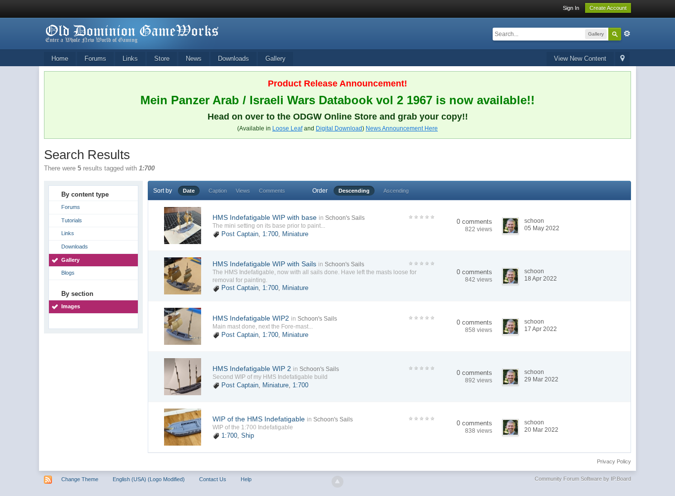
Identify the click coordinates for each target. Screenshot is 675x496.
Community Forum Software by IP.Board (583, 479)
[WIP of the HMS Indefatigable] (183, 426)
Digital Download (339, 128)
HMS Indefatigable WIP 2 (251, 368)
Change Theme (79, 479)
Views (243, 191)
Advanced (627, 34)
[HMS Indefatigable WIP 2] (183, 376)
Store (161, 58)
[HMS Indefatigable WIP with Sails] (183, 275)
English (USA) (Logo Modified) (149, 479)
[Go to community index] (132, 33)
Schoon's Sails (345, 217)
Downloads (233, 58)
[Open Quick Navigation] (622, 59)
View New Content (580, 58)
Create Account (608, 8)
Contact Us (212, 479)
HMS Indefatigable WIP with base (264, 217)
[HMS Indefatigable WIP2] (183, 326)
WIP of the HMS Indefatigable (258, 419)
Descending (354, 191)
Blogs (68, 273)
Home (59, 58)
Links (130, 58)
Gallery (275, 58)
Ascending (396, 191)
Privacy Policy (614, 461)
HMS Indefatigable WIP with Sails (264, 264)
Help (246, 479)
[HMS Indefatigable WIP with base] (183, 225)
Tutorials (71, 220)
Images (70, 306)
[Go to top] (337, 482)
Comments (272, 191)
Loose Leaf (287, 128)
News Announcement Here (402, 128)
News (194, 58)
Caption (218, 191)
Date (189, 191)
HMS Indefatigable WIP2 (250, 318)
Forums (95, 58)
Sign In (571, 8)
